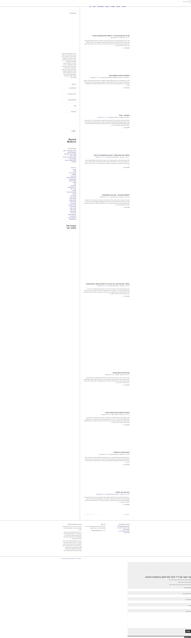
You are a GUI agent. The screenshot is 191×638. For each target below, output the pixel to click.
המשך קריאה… (125, 48)
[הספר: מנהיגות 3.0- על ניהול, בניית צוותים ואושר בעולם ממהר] (106, 249)
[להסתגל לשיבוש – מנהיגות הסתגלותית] (106, 184)
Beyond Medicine (71, 140)
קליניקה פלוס (126, 532)
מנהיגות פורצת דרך (72, 205)
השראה (117, 157)
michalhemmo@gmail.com (97, 530)
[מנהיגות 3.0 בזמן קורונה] (106, 337)
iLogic (68, 558)
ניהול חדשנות (73, 213)
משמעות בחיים (108, 157)
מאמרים (115, 77)
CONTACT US (187, 637)
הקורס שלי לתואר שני (71, 226)
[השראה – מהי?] (106, 104)
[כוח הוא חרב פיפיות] (106, 481)
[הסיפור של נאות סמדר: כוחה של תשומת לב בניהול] (106, 144)
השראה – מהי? (124, 115)
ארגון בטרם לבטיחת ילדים (124, 531)
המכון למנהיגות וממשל (71, 177)
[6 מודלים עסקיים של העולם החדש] (106, 402)
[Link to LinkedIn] (126, 558)
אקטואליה (74, 174)
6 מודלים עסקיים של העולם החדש (117, 412)
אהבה (75, 171)
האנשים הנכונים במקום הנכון (119, 75)
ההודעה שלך (73, 111)
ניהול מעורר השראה (72, 214)
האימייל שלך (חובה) (72, 94)
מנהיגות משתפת (72, 200)
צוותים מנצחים (109, 494)
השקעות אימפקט (72, 181)
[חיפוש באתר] (128, 6)
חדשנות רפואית (126, 529)
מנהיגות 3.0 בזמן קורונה (121, 373)
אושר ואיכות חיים (72, 173)
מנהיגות (112, 77)
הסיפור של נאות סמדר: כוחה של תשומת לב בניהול (111, 155)
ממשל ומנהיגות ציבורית (71, 192)
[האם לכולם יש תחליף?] (106, 442)
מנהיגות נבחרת (73, 201)
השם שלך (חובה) (72, 88)
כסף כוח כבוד (73, 189)
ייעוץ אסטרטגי (73, 185)
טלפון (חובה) (188, 599)
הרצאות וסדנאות (72, 179)
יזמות (75, 184)
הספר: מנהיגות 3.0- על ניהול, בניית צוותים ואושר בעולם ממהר (107, 284)
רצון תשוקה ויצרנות (111, 117)
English (74, 169)
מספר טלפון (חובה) (72, 99)
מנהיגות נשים (103, 77)
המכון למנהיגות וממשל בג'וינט (123, 526)
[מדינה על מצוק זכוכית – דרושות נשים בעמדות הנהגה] (106, 22)
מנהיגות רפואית (73, 208)
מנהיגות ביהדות (73, 197)
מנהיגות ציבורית (73, 206)
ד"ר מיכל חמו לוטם (114, 37)
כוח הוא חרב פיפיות (122, 492)
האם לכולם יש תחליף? (121, 452)
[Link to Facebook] (128, 558)
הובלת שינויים (115, 454)
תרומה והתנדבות (72, 219)
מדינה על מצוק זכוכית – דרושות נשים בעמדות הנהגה (110, 35)
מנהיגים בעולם (73, 209)
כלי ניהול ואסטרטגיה (72, 187)
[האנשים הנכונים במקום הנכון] (106, 65)
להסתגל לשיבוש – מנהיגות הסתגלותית (115, 195)
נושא (75, 105)
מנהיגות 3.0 (108, 77)
